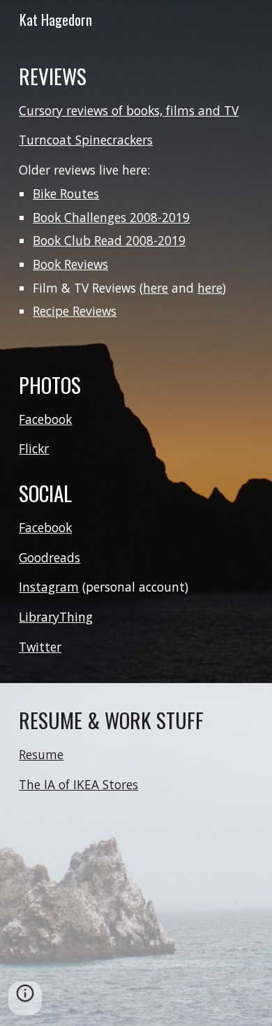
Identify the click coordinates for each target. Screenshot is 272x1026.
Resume (41, 754)
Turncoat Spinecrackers (86, 139)
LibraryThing (56, 616)
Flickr (34, 448)
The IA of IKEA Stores (78, 784)
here (155, 287)
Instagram (49, 586)
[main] (136, 191)
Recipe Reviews (74, 310)
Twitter (40, 646)
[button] (25, 998)
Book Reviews (70, 264)
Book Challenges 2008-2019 (111, 217)
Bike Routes (66, 193)
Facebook (45, 419)
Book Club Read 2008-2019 (109, 240)
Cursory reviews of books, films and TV (129, 110)
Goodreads (49, 557)
